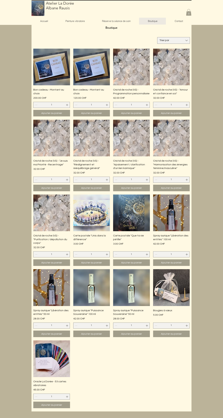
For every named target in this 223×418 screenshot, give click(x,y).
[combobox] (173, 40)
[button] (188, 12)
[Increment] (67, 105)
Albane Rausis (58, 8)
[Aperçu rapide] (51, 67)
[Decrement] (36, 105)
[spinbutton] (51, 105)
